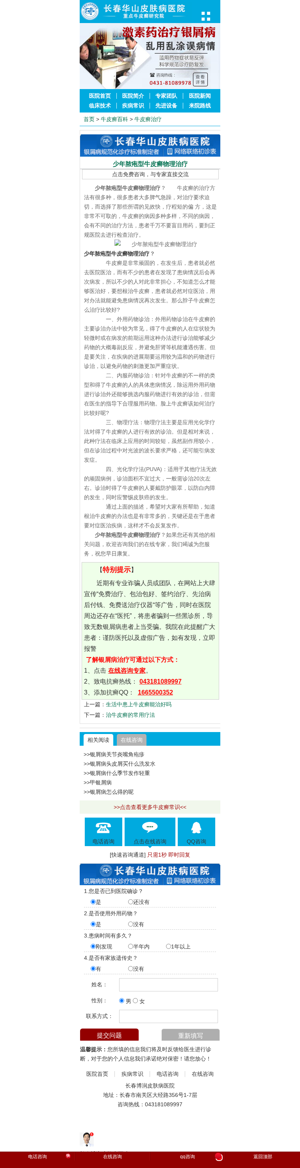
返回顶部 (263, 1156)
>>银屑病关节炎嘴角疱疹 (114, 754)
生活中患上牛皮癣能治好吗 (138, 704)
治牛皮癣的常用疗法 (130, 715)
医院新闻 (200, 96)
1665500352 (155, 692)
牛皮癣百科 (114, 119)
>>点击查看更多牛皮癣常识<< (150, 807)
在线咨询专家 (127, 670)
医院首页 (100, 96)
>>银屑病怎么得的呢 (109, 792)
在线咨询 (132, 740)
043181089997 (160, 681)
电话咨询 (168, 1074)
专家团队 (166, 96)
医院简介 (133, 96)
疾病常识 (133, 106)
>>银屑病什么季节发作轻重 (117, 773)
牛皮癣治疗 (148, 119)
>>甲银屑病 (98, 782)
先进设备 (166, 106)
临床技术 (100, 106)
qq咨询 (200, 1157)
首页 (89, 119)
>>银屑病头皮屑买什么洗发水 (119, 764)
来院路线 (200, 106)
